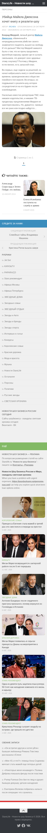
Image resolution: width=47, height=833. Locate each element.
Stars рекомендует (13, 278)
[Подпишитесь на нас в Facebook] (23, 825)
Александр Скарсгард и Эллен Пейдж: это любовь (11, 187)
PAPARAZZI (10, 272)
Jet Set (7, 260)
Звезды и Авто (11, 315)
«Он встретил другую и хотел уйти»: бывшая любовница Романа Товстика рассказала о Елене (20, 751)
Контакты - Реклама (23, 465)
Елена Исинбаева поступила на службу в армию (32, 202)
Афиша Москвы (12, 285)
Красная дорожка (12, 352)
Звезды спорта (11, 328)
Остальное (9, 377)
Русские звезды (12, 395)
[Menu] (43, 3)
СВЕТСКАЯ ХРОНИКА (15, 401)
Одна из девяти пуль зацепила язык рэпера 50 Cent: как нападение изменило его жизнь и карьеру (23, 687)
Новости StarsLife (12, 371)
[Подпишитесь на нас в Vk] (28, 825)
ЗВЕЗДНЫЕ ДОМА (13, 297)
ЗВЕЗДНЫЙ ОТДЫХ (14, 309)
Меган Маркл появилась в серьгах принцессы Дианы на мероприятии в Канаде (20, 644)
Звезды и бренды (12, 321)
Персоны (7, 10)
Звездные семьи (12, 303)
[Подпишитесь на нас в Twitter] (19, 825)
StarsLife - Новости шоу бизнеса (19, 3)
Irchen (12, 27)
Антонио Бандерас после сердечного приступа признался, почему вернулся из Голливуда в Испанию (22, 604)
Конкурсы (9, 340)
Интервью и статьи (13, 334)
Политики (9, 389)
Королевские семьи (13, 346)
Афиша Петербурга (13, 291)
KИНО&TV (9, 266)
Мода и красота (11, 358)
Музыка (8, 364)
